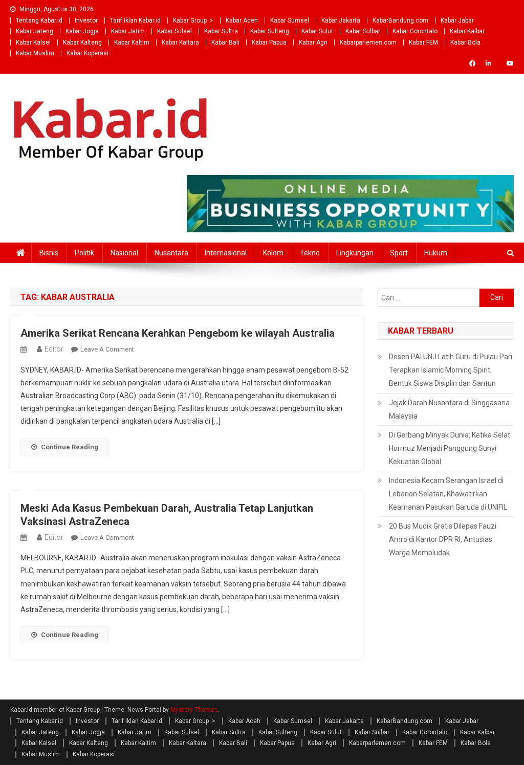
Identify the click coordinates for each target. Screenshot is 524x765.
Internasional (226, 253)
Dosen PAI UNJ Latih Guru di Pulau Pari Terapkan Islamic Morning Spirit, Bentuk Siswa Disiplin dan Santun (450, 370)
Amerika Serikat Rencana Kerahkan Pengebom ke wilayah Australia (177, 333)
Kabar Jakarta (340, 20)
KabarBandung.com (400, 20)
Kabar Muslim (35, 53)
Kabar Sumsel (289, 20)
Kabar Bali (225, 42)
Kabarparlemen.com (368, 42)
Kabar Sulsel (174, 31)
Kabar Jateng (34, 31)
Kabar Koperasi (87, 53)
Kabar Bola (465, 42)
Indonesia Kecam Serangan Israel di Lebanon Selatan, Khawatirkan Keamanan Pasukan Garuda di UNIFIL (448, 493)
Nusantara (171, 253)
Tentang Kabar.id (39, 20)
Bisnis (48, 253)
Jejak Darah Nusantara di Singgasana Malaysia (449, 409)
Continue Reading (69, 447)
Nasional (124, 253)
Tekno (310, 253)
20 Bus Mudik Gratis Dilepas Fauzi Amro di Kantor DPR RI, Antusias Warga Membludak (442, 539)
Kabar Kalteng (82, 42)
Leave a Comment (107, 349)
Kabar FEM (423, 42)
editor (54, 349)
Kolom (273, 253)
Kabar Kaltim (131, 42)
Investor (86, 20)
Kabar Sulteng (269, 31)
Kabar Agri (313, 42)
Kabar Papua (269, 42)
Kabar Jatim (128, 31)
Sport (399, 253)
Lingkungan (355, 253)
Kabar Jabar (457, 20)
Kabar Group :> (193, 20)
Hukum (435, 253)
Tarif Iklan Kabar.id (135, 20)
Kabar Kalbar (467, 31)
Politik (84, 253)
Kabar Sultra (221, 31)
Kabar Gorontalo (415, 31)
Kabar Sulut (317, 31)
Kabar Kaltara (180, 42)
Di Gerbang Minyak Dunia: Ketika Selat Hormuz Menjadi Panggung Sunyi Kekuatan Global (449, 448)
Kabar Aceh (242, 20)
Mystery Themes (194, 709)
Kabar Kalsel (33, 42)
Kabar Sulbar (362, 31)
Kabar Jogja (82, 31)
